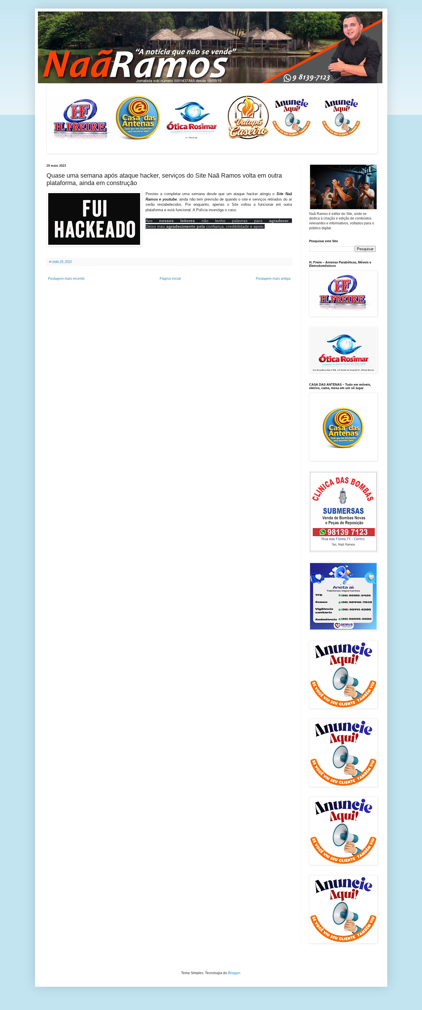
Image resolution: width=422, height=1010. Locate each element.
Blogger (234, 973)
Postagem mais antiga (273, 279)
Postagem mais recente (66, 279)
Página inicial (170, 279)
